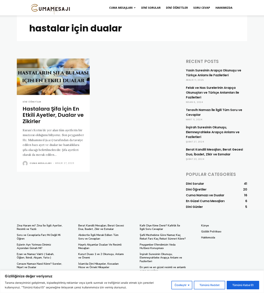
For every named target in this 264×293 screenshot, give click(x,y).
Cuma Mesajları (121, 7)
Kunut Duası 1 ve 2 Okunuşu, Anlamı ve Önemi (101, 255)
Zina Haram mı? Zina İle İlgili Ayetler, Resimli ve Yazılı (39, 227)
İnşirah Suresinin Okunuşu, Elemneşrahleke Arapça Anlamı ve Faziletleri (212, 132)
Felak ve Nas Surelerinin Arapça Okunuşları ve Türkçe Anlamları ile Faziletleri (212, 93)
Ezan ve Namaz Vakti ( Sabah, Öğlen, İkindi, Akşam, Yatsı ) (35, 255)
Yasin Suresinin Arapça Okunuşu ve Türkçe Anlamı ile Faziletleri (213, 72)
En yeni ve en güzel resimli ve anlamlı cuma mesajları (163, 269)
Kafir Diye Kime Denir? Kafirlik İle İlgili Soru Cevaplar (160, 227)
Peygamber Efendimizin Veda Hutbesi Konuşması (157, 246)
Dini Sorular (151, 7)
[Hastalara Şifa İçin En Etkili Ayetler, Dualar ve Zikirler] (53, 76)
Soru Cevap (201, 7)
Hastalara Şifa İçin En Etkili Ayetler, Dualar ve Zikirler (53, 115)
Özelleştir (181, 285)
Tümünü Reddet (209, 285)
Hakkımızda (223, 7)
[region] (132, 281)
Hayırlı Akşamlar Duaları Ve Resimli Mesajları (100, 246)
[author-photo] (26, 163)
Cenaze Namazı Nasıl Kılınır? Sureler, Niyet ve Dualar (39, 265)
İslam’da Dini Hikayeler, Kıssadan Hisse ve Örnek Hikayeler (98, 265)
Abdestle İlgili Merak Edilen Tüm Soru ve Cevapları (98, 236)
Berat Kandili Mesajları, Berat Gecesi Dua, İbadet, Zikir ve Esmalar (214, 152)
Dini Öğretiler (177, 7)
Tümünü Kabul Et (243, 285)
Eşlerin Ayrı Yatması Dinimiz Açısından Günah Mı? (34, 246)
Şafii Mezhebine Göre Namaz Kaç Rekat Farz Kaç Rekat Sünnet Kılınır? (163, 236)
